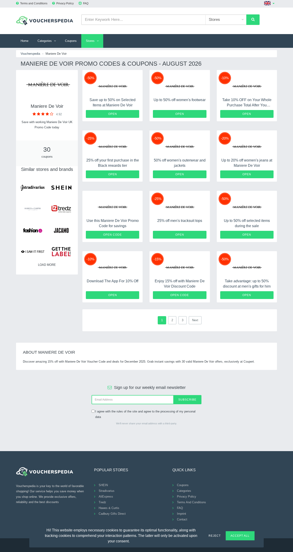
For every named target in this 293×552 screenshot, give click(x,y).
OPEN (112, 114)
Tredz (102, 502)
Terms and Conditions (33, 3)
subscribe (187, 399)
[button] (132, 540)
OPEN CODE (112, 234)
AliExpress (106, 496)
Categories (45, 41)
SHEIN (103, 485)
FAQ (85, 3)
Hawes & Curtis (109, 508)
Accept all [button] (240, 535)
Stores (90, 41)
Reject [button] (215, 535)
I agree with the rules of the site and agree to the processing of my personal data (145, 414)
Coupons (71, 41)
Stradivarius (106, 491)
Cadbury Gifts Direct (112, 513)
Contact (182, 519)
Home (24, 41)
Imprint (181, 513)
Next (195, 320)
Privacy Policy (65, 3)
